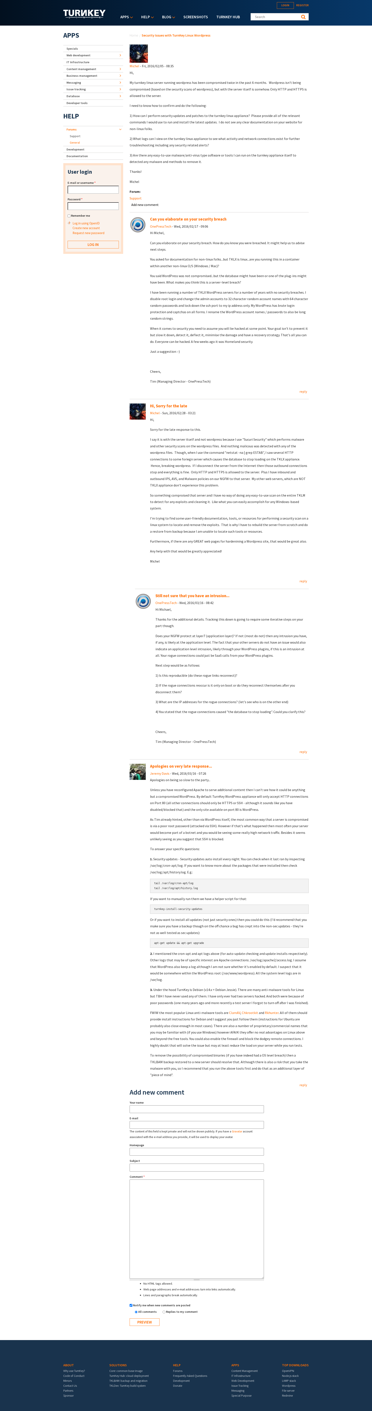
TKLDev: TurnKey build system (127, 1386)
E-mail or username (82, 183)
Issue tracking (76, 89)
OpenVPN (288, 1371)
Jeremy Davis (159, 773)
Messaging (74, 82)
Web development (78, 55)
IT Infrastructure (78, 62)
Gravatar (237, 1131)
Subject (135, 1161)
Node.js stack (290, 1376)
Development (75, 149)
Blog (165, 17)
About (68, 1365)
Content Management (244, 1371)
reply (303, 391)
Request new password (88, 233)
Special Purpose (241, 1395)
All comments (147, 1312)
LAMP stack (289, 1381)
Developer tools (77, 103)
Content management (81, 69)
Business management (82, 76)
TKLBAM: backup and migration (128, 1381)
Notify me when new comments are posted (161, 1305)
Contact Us (70, 1386)
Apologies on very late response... (181, 766)
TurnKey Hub (228, 16)
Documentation (77, 156)
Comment (137, 1176)
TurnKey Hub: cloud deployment (129, 1376)
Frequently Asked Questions (190, 1376)
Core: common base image (126, 1371)
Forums (72, 129)
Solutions (118, 1365)
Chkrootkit (250, 1013)
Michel (134, 66)
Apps (123, 17)
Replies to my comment (182, 1312)
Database (73, 96)
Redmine (287, 1395)
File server (288, 1391)
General (75, 142)
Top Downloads (295, 1365)
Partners (68, 1391)
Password (75, 199)
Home (134, 35)
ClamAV (234, 1013)
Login (285, 5)
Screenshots (195, 16)
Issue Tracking (239, 1386)
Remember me (80, 216)
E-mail (134, 1118)
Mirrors (67, 1381)
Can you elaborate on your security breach (188, 219)
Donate (177, 1386)
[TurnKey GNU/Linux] (84, 17)
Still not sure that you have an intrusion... (192, 595)
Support (136, 198)
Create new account (86, 228)
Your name (137, 1102)
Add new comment (145, 204)
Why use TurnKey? (74, 1371)
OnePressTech (160, 226)
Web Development (242, 1381)
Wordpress (288, 1386)
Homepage (137, 1145)
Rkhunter (272, 1013)
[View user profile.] (139, 53)
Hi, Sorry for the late (168, 405)
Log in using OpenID (86, 223)
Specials (72, 49)
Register (302, 5)
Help (144, 17)
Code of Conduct (73, 1376)
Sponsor (68, 1395)
